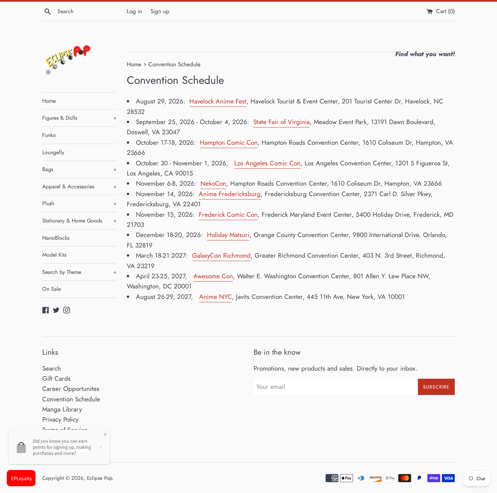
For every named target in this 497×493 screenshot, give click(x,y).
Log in (134, 11)
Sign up (159, 11)
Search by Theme (79, 272)
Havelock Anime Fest (217, 101)
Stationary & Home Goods (79, 221)
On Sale (51, 289)
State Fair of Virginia (281, 121)
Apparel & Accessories (79, 186)
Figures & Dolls (79, 118)
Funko (49, 135)
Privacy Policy (60, 419)
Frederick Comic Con (228, 214)
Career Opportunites (70, 388)
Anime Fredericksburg (230, 193)
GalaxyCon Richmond (221, 255)
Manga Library (62, 409)
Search (51, 368)
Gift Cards (56, 378)
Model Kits (54, 255)
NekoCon (213, 183)
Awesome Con (213, 276)
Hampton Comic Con (229, 142)
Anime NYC (215, 296)
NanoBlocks (55, 238)
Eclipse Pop (99, 478)
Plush (79, 203)
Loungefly (53, 152)
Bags (79, 169)
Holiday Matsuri (228, 234)
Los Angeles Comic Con (267, 163)
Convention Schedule (71, 399)
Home (49, 101)
